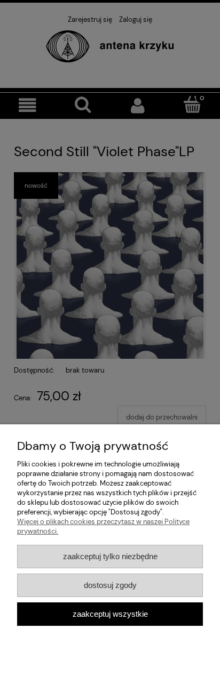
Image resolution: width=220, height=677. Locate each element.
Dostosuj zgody (110, 585)
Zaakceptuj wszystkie (110, 613)
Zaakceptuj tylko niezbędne (110, 556)
